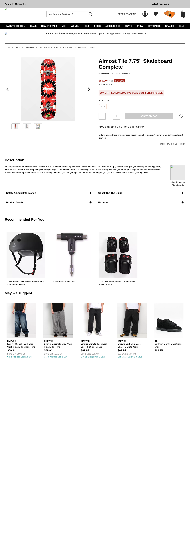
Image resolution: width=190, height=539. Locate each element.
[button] (48, 89)
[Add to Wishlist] (181, 116)
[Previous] (7, 89)
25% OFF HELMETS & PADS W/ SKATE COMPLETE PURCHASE (131, 93)
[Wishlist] (156, 14)
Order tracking (127, 14)
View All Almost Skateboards (178, 183)
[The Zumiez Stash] (169, 14)
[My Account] (145, 12)
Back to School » (15, 4)
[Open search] (90, 14)
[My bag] (183, 14)
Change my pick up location (172, 144)
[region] (48, 94)
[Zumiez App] (95, 38)
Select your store (160, 4)
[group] (77, 4)
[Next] (88, 89)
